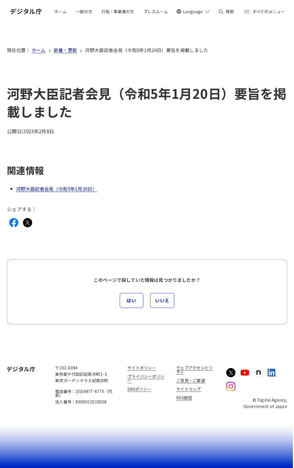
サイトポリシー (141, 368)
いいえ (162, 300)
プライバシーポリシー (146, 378)
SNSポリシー (139, 389)
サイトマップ (188, 389)
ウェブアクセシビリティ (194, 370)
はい (131, 300)
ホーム (39, 50)
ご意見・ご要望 (190, 380)
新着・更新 (65, 50)
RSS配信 (184, 397)
